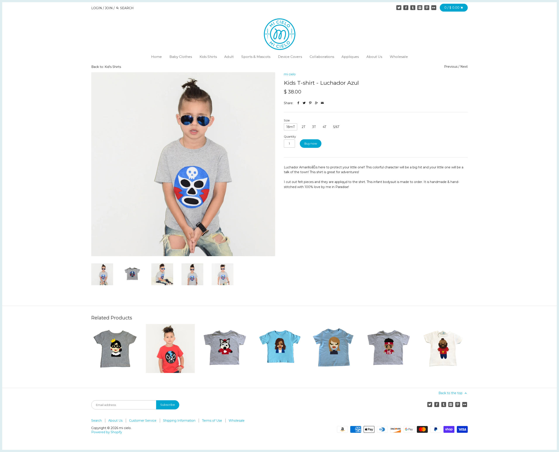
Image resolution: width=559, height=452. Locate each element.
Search (96, 421)
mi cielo (290, 74)
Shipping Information (179, 421)
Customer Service (142, 421)
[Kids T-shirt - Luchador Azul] (183, 164)
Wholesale (399, 57)
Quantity (290, 136)
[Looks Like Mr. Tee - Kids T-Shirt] (443, 348)
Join (109, 8)
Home (156, 57)
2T (303, 127)
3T (314, 127)
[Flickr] (433, 7)
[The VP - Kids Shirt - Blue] (279, 348)
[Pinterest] (426, 7)
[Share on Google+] (316, 103)
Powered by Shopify (106, 432)
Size (287, 120)
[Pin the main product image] (310, 103)
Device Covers (290, 57)
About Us (374, 57)
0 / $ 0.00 (452, 8)
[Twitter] (398, 7)
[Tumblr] (412, 7)
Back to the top (450, 393)
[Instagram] (419, 7)
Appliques (350, 57)
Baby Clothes (180, 57)
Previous (450, 67)
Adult (229, 57)
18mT (290, 127)
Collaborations (322, 57)
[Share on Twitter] (304, 103)
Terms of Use (212, 421)
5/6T (336, 127)
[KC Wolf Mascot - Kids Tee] (224, 348)
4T (324, 127)
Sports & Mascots (255, 57)
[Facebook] (405, 7)
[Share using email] (322, 103)
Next (464, 67)
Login (96, 8)
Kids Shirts (208, 57)
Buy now (310, 143)
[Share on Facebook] (298, 103)
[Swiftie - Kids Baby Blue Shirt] (334, 348)
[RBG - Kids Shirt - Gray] (115, 348)
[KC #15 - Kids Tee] (388, 348)
